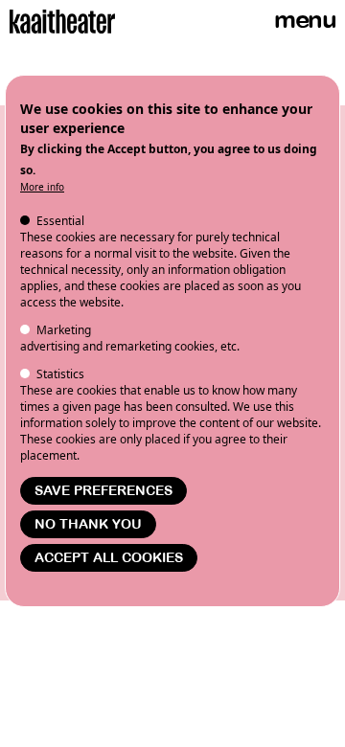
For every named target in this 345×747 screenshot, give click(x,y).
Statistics (60, 374)
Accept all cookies (108, 558)
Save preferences (103, 491)
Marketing (63, 330)
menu (304, 19)
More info (42, 186)
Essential (60, 221)
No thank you (88, 524)
